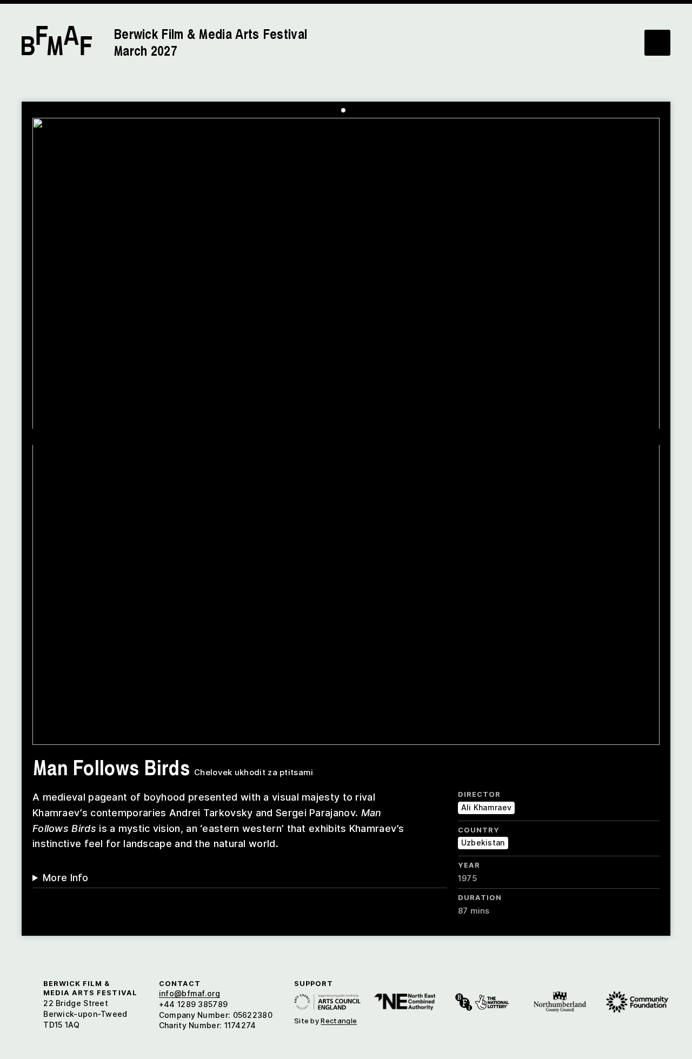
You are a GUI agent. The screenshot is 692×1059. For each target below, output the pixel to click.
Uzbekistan (483, 842)
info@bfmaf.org (189, 993)
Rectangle (339, 1020)
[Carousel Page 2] (351, 110)
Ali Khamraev (486, 807)
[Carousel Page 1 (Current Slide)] (343, 110)
